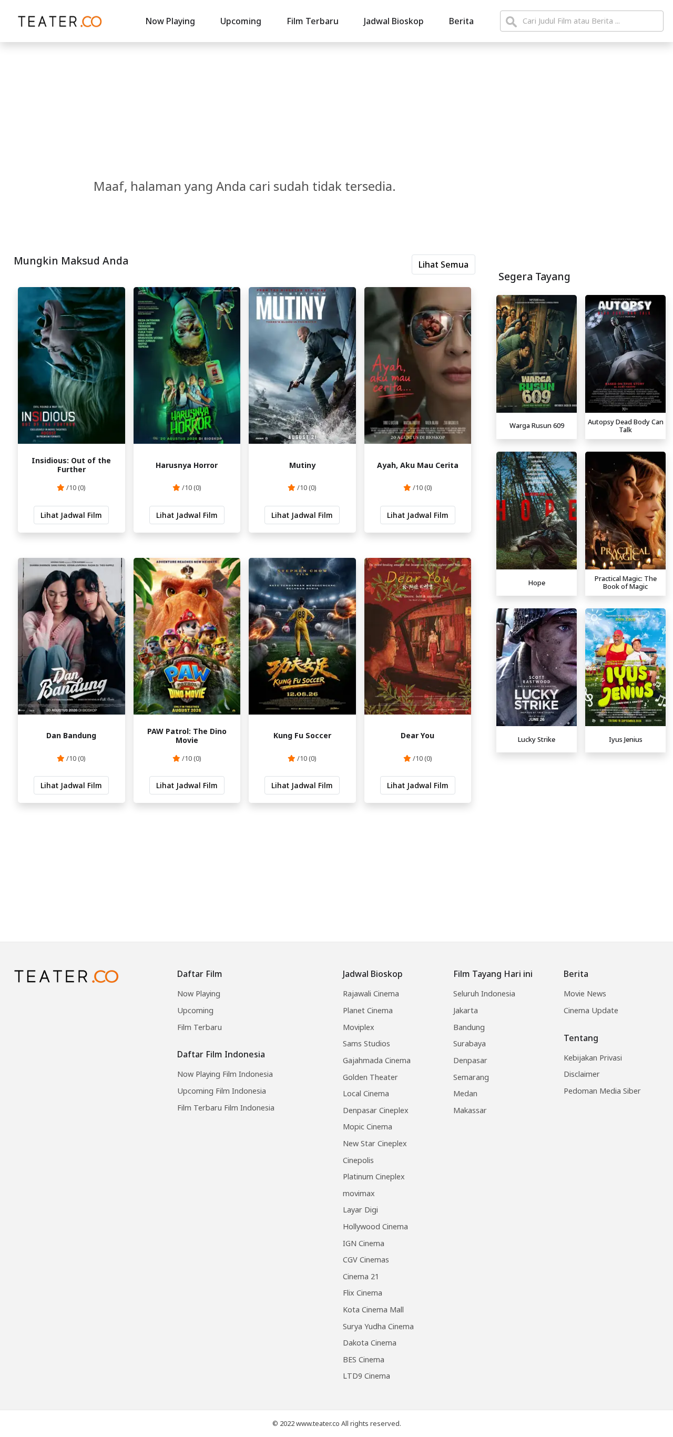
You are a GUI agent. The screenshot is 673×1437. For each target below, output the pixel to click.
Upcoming (240, 21)
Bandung (469, 1027)
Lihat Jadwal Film (71, 515)
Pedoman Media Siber (602, 1091)
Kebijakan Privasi (593, 1058)
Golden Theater (370, 1077)
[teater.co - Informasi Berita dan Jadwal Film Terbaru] (56, 21)
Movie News (585, 993)
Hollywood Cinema (375, 1226)
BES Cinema (363, 1359)
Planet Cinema (368, 1010)
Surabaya (469, 1043)
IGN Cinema (363, 1243)
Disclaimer (582, 1074)
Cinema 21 (361, 1276)
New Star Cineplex (375, 1143)
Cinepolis (358, 1160)
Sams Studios (366, 1043)
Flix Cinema (362, 1293)
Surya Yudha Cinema (378, 1326)
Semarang (471, 1077)
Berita (461, 21)
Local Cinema (366, 1093)
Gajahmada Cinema (377, 1060)
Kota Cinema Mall (373, 1309)
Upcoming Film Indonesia (221, 1091)
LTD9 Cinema (366, 1376)
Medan (465, 1093)
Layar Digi (360, 1210)
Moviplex (358, 1027)
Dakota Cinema (369, 1343)
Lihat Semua (443, 264)
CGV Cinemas (366, 1260)
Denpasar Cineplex (376, 1110)
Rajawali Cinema (371, 993)
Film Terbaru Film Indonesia (225, 1108)
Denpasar (470, 1060)
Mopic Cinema (367, 1127)
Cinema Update (591, 1010)
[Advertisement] (581, 830)
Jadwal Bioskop (394, 21)
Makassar (470, 1110)
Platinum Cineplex (374, 1176)
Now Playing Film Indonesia (225, 1074)
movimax (359, 1193)
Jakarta (465, 1010)
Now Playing (170, 21)
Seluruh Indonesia (484, 993)
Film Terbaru (313, 21)
